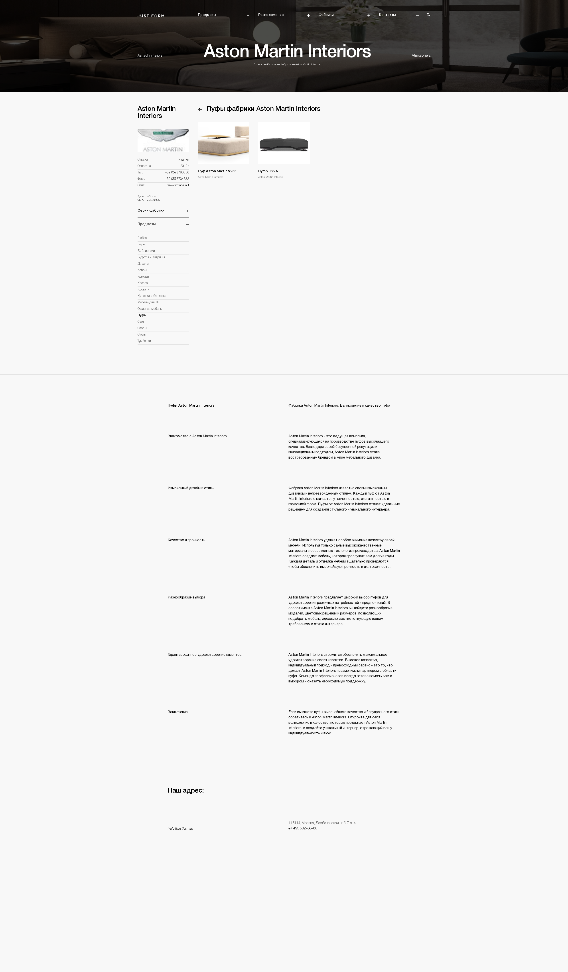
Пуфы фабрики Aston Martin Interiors (263, 109)
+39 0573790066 (177, 172)
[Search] (428, 15)
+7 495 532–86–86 (302, 828)
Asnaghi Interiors (150, 55)
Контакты (387, 15)
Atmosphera (421, 55)
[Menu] (417, 15)
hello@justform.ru (180, 828)
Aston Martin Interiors (307, 64)
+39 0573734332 (177, 179)
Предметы (207, 15)
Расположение (271, 15)
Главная (258, 64)
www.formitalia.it (178, 185)
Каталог (272, 64)
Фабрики (326, 15)
